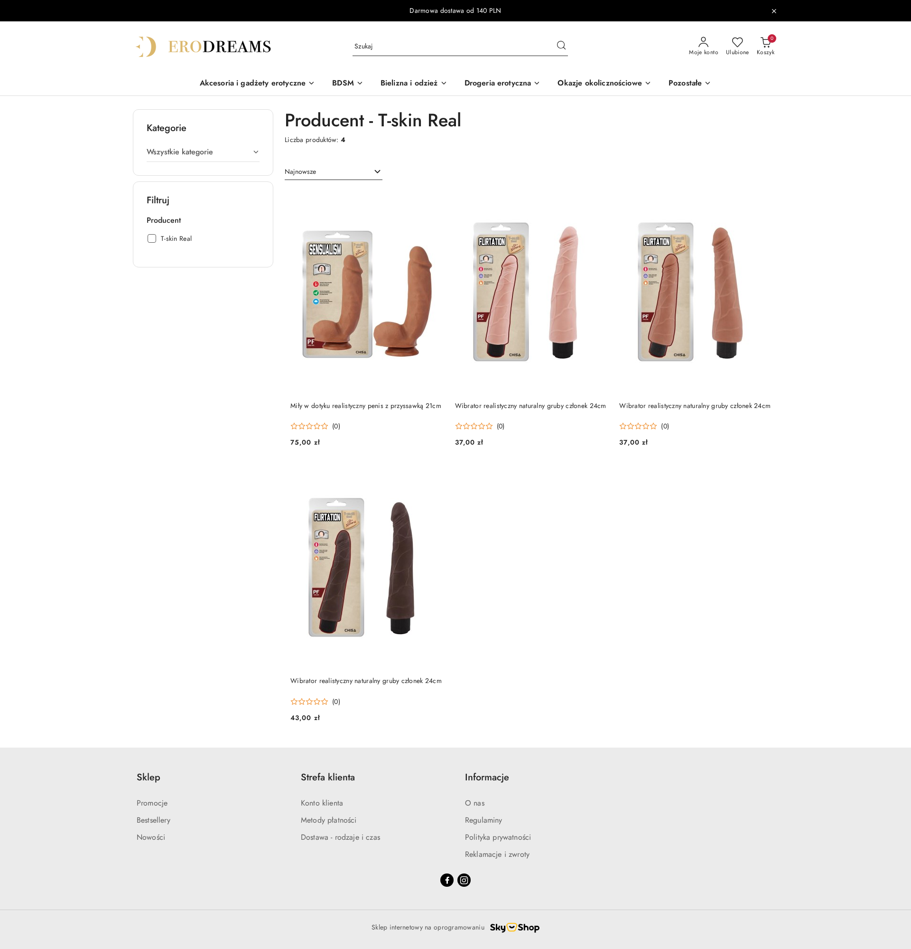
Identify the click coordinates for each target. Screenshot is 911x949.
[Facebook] (447, 880)
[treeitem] (203, 151)
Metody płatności (329, 820)
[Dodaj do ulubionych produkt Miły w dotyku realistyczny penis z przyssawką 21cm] (433, 200)
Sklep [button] (148, 777)
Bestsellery (153, 820)
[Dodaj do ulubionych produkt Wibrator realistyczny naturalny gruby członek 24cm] (597, 200)
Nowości (151, 837)
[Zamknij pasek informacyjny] (774, 11)
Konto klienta (322, 802)
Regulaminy (483, 820)
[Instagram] (464, 880)
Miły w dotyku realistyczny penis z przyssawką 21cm (365, 405)
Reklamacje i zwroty (497, 854)
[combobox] (333, 172)
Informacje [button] (487, 777)
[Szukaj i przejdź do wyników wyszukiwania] (561, 46)
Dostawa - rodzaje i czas (340, 837)
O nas (474, 802)
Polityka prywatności (498, 837)
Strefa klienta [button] (328, 777)
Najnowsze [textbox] (300, 171)
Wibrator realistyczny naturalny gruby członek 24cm (530, 405)
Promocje (152, 802)
